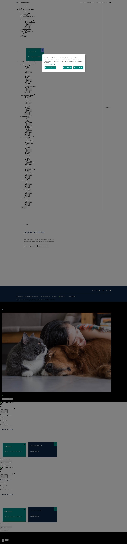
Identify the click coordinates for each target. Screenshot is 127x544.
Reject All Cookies (67, 67)
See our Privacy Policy (50, 64)
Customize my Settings (50, 67)
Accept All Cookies (78, 67)
